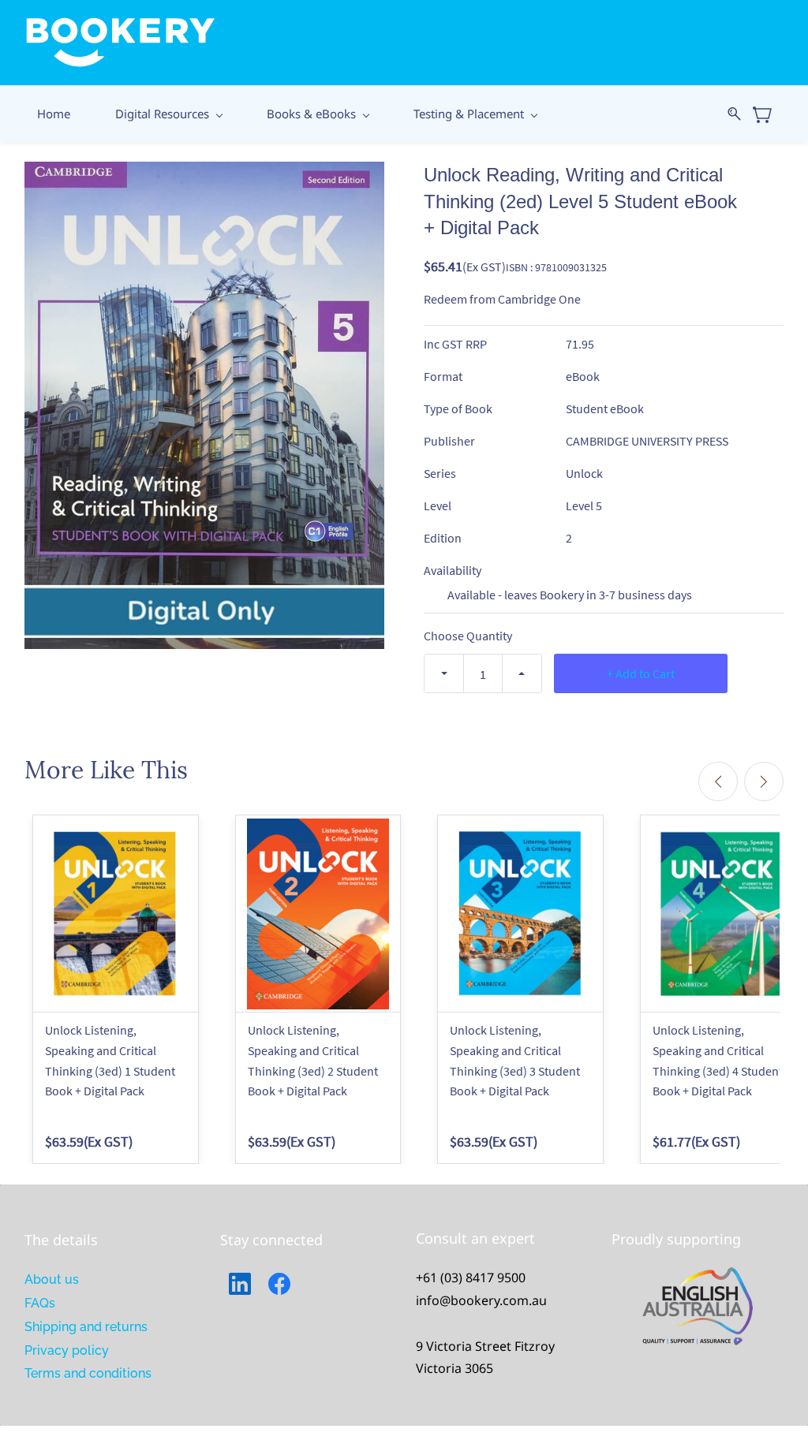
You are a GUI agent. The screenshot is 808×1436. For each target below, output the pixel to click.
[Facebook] (279, 1284)
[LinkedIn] (240, 1284)
